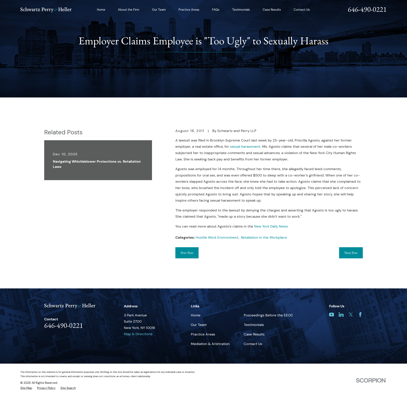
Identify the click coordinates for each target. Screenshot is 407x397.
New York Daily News (271, 226)
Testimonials (254, 324)
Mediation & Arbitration (210, 344)
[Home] (46, 9)
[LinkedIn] (341, 314)
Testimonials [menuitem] (241, 10)
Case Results (254, 334)
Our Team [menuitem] (159, 10)
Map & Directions (138, 334)
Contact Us (253, 344)
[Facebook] (360, 314)
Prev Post (187, 252)
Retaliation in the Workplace (264, 237)
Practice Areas (203, 334)
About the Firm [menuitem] (128, 10)
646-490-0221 (367, 9)
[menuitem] (26, 388)
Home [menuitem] (101, 10)
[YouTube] (331, 314)
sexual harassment (245, 146)
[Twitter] (350, 314)
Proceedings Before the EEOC (268, 315)
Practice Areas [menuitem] (189, 10)
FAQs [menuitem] (215, 10)
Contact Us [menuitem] (302, 10)
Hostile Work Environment (217, 237)
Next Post (351, 252)
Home (195, 315)
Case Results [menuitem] (272, 10)
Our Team (199, 324)
